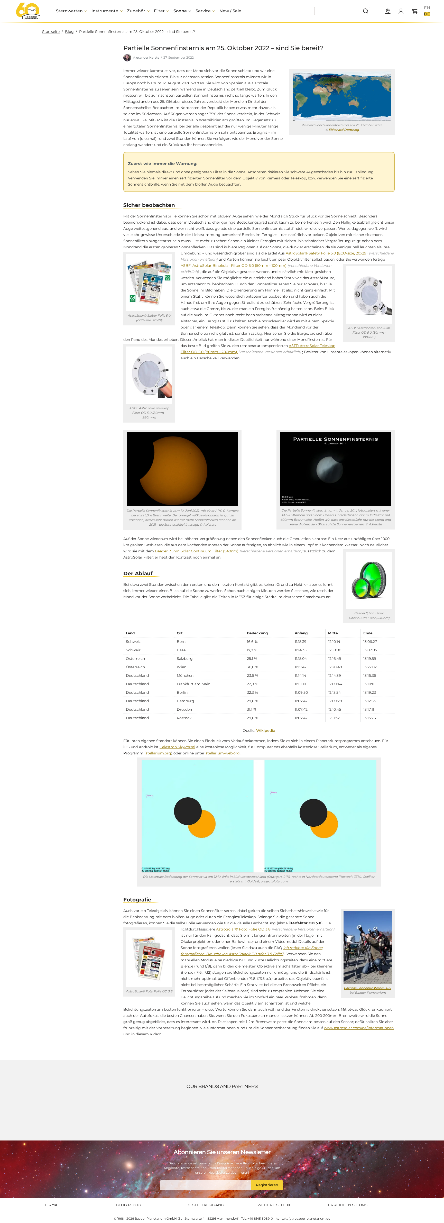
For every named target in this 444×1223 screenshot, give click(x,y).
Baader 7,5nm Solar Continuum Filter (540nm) (197, 551)
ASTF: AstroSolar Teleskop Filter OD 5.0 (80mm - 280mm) (85, 146)
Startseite (51, 31)
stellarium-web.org (223, 753)
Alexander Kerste (146, 57)
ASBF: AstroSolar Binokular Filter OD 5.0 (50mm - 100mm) (86, 112)
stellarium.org (158, 753)
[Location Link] (388, 11)
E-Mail (129, 1210)
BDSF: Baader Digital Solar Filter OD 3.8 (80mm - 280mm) (86, 163)
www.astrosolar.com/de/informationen (359, 1028)
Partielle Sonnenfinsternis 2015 (367, 988)
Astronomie (257, 57)
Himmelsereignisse (230, 57)
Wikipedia (265, 730)
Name (129, 1188)
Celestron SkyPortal (177, 747)
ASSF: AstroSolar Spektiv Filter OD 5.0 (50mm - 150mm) (88, 129)
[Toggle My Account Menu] (401, 11)
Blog (69, 31)
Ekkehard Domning (344, 130)
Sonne (206, 57)
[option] (427, 8)
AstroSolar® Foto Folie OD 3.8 (244, 929)
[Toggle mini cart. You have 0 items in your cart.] (415, 11)
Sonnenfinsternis (282, 57)
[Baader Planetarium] (28, 11)
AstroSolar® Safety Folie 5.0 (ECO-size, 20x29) (327, 253)
